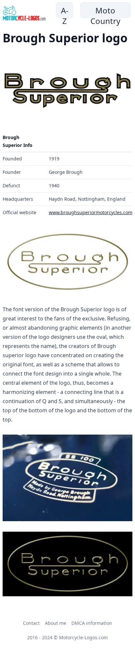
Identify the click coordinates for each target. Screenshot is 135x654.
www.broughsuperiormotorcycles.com (90, 212)
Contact (31, 623)
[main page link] (24, 13)
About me (55, 623)
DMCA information (91, 623)
